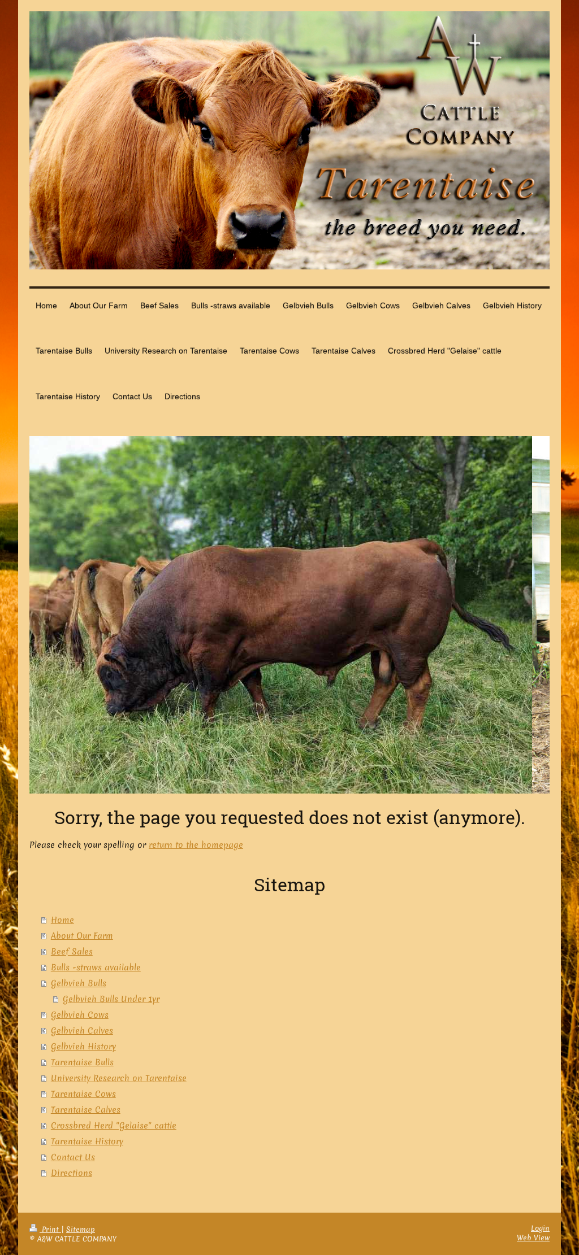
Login (540, 1228)
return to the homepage (196, 845)
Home (62, 920)
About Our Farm (82, 936)
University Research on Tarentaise (119, 1078)
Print (50, 1229)
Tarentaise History (87, 1141)
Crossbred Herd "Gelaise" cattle (113, 1125)
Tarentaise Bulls (82, 1062)
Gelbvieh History (83, 1046)
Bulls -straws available (96, 967)
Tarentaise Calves (85, 1109)
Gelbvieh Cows (80, 1015)
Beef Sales (72, 951)
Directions (71, 1173)
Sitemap (80, 1229)
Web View (533, 1238)
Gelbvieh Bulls (78, 983)
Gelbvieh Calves (82, 1030)
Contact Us (73, 1157)
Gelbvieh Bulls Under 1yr (111, 999)
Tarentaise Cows (83, 1094)
